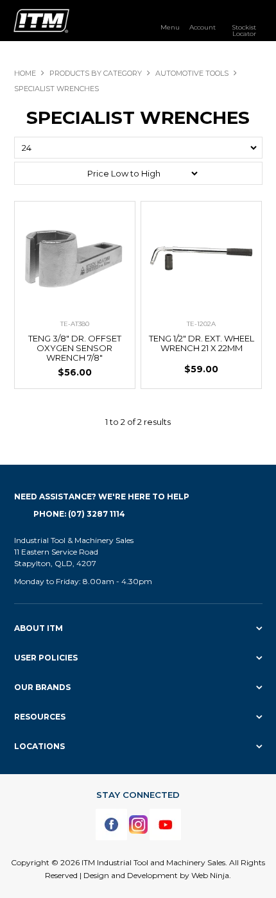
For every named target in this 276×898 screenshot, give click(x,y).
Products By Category (95, 73)
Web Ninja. (211, 875)
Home (25, 73)
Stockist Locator (244, 30)
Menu (170, 27)
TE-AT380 (74, 324)
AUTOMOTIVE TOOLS (192, 73)
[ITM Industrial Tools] (41, 20)
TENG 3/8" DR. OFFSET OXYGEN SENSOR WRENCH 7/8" (74, 348)
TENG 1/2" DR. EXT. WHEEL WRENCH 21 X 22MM (201, 343)
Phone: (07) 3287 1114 (79, 514)
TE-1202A (201, 324)
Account (202, 27)
